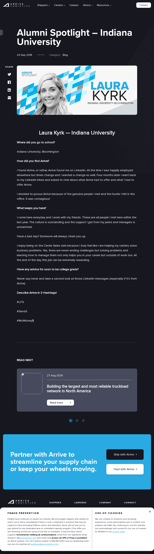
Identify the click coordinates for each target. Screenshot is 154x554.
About (87, 5)
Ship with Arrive (124, 454)
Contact (143, 5)
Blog (65, 55)
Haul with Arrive (124, 469)
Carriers (80, 503)
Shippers (55, 503)
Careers (74, 5)
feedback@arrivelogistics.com (44, 544)
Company (105, 503)
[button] (70, 420)
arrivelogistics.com (27, 538)
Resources (103, 5)
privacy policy (118, 531)
